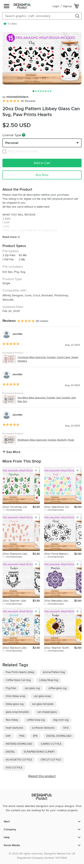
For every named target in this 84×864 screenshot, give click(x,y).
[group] (42, 58)
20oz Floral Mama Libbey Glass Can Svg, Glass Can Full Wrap (59, 554)
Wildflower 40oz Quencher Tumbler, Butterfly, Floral (46, 439)
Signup (67, 6)
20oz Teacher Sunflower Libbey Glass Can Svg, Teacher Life (59, 647)
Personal (11, 143)
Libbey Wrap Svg (48, 680)
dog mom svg (61, 720)
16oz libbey (12, 720)
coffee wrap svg (36, 720)
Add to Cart (42, 163)
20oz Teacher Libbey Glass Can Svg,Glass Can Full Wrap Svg (17, 600)
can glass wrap (42, 696)
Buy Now (42, 175)
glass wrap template (17, 712)
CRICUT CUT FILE (51, 759)
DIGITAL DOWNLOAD (58, 736)
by (12, 509)
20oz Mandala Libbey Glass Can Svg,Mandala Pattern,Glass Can (59, 600)
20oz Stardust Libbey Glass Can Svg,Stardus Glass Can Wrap (17, 647)
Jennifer (17, 334)
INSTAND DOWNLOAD (19, 743)
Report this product (42, 776)
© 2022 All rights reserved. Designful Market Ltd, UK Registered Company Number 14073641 (42, 856)
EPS (35, 736)
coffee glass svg (57, 688)
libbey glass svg (14, 704)
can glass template (42, 704)
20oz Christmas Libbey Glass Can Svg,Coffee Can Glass (17, 507)
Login (55, 6)
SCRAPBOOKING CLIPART (39, 751)
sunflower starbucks (43, 727)
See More (13, 452)
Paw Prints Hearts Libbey (20, 672)
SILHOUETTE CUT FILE (19, 759)
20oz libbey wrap (15, 696)
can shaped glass (47, 712)
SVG (66, 727)
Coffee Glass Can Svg (18, 680)
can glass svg (32, 688)
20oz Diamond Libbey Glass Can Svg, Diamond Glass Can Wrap (17, 554)
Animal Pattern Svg (54, 672)
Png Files (11, 688)
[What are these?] (23, 135)
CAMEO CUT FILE (51, 743)
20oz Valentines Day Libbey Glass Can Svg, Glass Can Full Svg (59, 507)
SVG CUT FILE (14, 767)
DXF (8, 736)
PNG (21, 736)
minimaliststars (15, 96)
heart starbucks (14, 727)
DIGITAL (10, 751)
